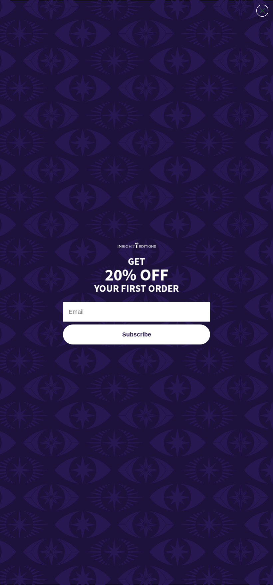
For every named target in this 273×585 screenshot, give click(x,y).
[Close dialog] (262, 10)
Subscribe (136, 334)
